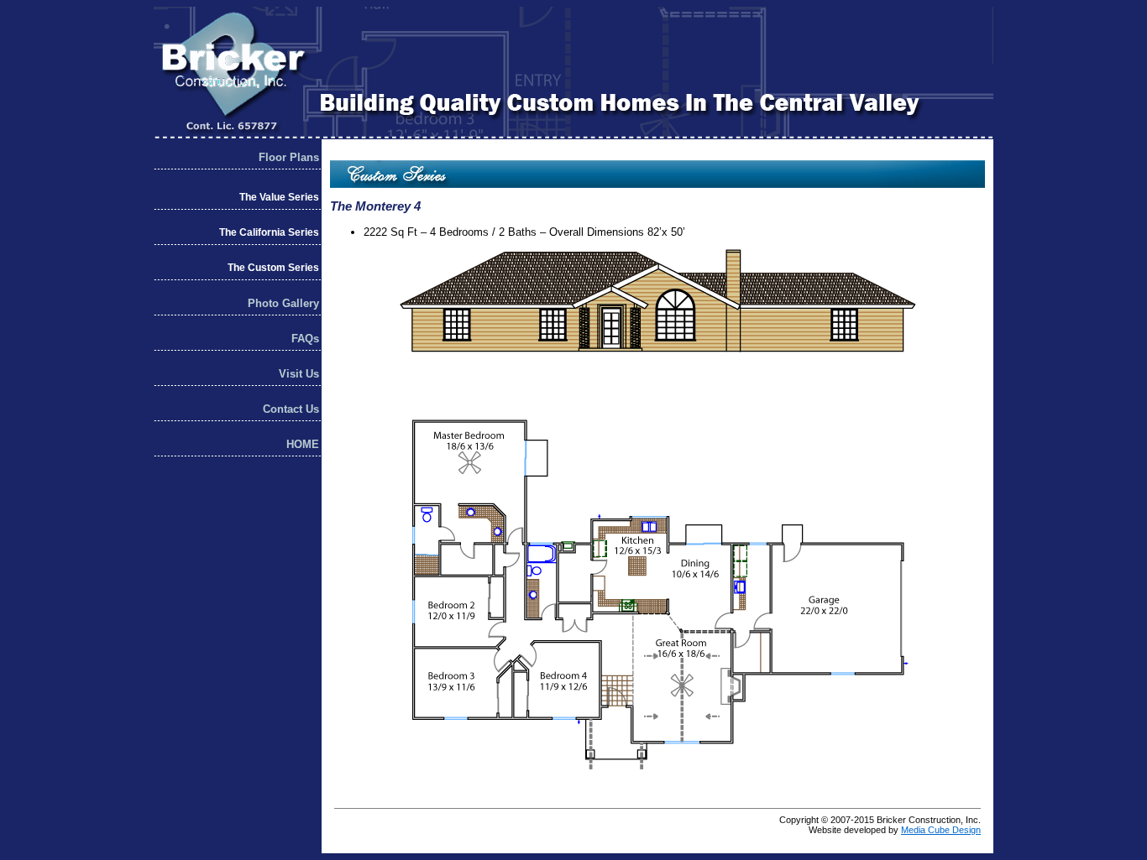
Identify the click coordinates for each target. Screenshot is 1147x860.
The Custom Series (273, 268)
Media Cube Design (941, 830)
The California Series (269, 232)
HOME (302, 444)
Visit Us (299, 373)
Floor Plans (289, 157)
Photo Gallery (283, 303)
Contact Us (291, 409)
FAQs (305, 338)
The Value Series (279, 197)
